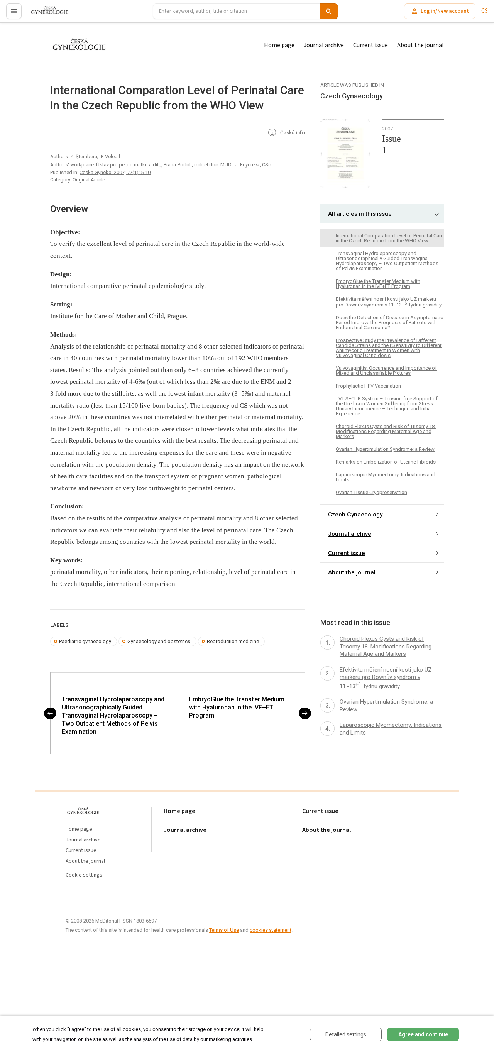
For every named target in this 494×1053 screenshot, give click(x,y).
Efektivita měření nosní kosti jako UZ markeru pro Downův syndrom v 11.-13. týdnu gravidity (389, 302)
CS (484, 11)
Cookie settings (84, 875)
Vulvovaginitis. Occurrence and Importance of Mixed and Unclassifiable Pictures (386, 370)
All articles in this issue (360, 213)
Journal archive (324, 45)
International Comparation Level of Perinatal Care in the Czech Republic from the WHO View (389, 238)
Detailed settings (345, 1034)
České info (292, 132)
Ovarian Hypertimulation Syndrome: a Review (385, 449)
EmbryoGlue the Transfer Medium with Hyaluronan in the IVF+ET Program (236, 707)
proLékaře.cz (45, 14)
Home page (279, 45)
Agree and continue (423, 1034)
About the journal (420, 45)
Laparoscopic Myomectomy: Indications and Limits (385, 477)
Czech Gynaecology (355, 514)
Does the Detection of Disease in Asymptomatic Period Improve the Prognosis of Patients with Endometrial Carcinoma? (389, 322)
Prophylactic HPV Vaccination (368, 386)
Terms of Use (224, 930)
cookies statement (270, 930)
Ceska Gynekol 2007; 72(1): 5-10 (115, 172)
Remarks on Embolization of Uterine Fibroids (386, 462)
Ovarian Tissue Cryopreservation (371, 492)
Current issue (370, 45)
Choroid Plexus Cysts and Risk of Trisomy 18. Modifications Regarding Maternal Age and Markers (386, 431)
